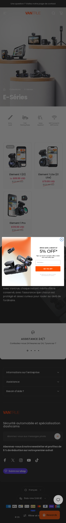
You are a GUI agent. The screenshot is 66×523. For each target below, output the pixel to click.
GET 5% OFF (48, 269)
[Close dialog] (61, 239)
